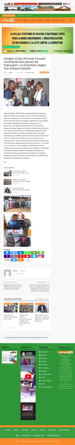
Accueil (19, 20)
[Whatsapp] (27, 252)
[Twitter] (14, 252)
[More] (20, 259)
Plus (62, 20)
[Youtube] (27, 256)
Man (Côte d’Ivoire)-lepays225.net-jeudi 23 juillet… (22, 189)
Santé (43, 377)
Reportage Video (46, 374)
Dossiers (40, 20)
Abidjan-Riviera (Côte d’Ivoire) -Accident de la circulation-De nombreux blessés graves (13, 287)
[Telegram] (14, 259)
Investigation (45, 368)
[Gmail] (7, 259)
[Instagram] (41, 256)
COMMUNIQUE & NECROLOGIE (24, 15)
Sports (43, 384)
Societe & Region (44, 72)
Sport (17, 435)
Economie (33, 20)
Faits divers (45, 364)
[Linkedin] (20, 252)
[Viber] (14, 256)
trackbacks (28, 337)
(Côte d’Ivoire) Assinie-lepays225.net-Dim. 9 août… (21, 172)
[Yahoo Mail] (7, 256)
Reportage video (38, 435)
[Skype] (34, 256)
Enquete (47, 20)
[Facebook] (7, 252)
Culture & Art (45, 352)
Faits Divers (55, 20)
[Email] (34, 252)
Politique (25, 20)
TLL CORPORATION (53, 441)
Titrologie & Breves (47, 387)
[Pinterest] (20, 256)
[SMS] (41, 252)
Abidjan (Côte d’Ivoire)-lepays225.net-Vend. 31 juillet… (22, 180)
